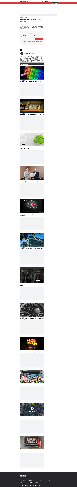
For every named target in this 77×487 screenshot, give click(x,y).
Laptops (38, 3)
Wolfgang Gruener (25, 21)
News (35, 3)
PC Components (31, 3)
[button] (56, 1)
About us (39, 480)
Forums (56, 3)
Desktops (41, 3)
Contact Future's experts (32, 478)
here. (28, 29)
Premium (53, 3)
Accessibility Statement (23, 480)
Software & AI (45, 3)
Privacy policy (40, 478)
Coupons (49, 3)
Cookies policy (49, 478)
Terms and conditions (23, 478)
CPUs (25, 3)
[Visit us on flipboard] (49, 1)
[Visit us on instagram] (46, 1)
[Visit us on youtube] (47, 1)
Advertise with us (31, 480)
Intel (21, 49)
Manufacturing (26, 17)
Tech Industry (21, 17)
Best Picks (22, 3)
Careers (21, 482)
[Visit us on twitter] (45, 1)
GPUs (27, 3)
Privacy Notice (24, 41)
